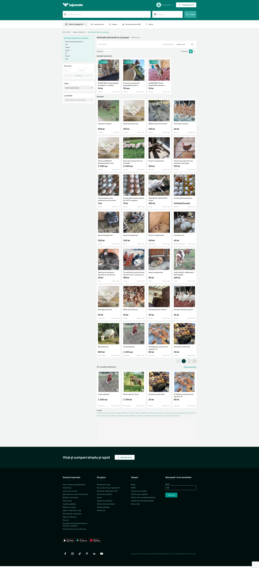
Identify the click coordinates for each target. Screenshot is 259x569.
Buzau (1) (142, 415)
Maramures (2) (184, 413)
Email (167, 484)
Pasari (67, 56)
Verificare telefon (104, 494)
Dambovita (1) (150, 415)
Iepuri (67, 50)
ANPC (133, 488)
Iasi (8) (99, 413)
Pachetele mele (103, 484)
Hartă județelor (103, 507)
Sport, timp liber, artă (72, 510)
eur (109, 51)
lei (106, 51)
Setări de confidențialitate (142, 501)
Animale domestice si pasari (98, 32)
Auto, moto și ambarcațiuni (74, 484)
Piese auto (67, 501)
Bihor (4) (126, 413)
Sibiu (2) (114, 415)
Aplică (78, 75)
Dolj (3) (138, 413)
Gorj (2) (175, 413)
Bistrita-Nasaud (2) (157, 413)
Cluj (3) (132, 413)
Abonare (171, 495)
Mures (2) (192, 413)
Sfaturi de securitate (106, 504)
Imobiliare (67, 488)
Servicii (66, 520)
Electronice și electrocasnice (75, 494)
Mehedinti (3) (145, 413)
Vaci (66, 59)
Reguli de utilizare (104, 501)
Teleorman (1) (175, 415)
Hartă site (101, 510)
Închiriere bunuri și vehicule (74, 529)
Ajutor (99, 497)
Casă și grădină (69, 504)
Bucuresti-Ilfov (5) (108, 413)
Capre (67, 47)
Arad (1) (120, 415)
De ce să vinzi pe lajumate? (108, 488)
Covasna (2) (168, 413)
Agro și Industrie (70, 517)
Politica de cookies (139, 494)
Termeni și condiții (139, 491)
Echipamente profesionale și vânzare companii (75, 524)
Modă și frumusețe (71, 497)
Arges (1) (127, 415)
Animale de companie (72, 514)
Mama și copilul (69, 507)
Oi (66, 53)
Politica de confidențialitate (143, 497)
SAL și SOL (135, 504)
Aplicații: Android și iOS (107, 491)
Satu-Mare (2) (106, 415)
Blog (133, 484)
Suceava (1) (166, 415)
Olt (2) (99, 415)
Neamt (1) (159, 415)
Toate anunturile (190, 367)
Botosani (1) (134, 415)
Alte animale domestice (74, 41)
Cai (66, 44)
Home (68, 32)
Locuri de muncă (70, 491)
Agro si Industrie (79, 32)
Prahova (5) (119, 413)
